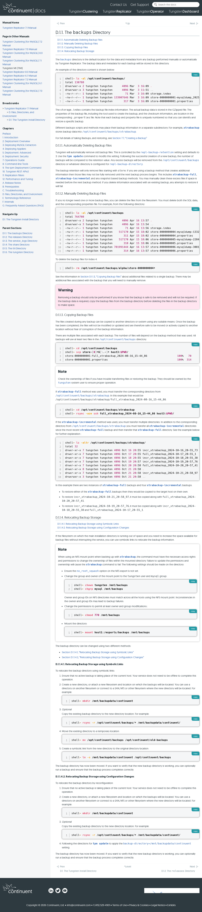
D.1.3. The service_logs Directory (20, 240)
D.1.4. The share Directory (16, 244)
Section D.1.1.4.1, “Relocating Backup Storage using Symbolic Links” (98, 652)
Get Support (140, 4)
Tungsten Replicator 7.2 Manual (20, 79)
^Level (127, 866)
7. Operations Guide (14, 160)
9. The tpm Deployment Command (22, 167)
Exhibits (171, 905)
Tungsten (83, 11)
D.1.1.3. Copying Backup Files (72, 47)
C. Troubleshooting (13, 190)
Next (192, 23)
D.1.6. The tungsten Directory (18, 252)
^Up (127, 23)
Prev (62, 23)
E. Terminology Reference (17, 197)
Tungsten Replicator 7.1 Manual (19, 27)
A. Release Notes (12, 182)
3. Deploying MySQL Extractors (19, 145)
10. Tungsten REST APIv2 (16, 171)
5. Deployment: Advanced (17, 152)
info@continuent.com (79, 905)
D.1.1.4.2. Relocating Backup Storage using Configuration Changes (93, 527)
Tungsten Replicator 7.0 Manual (20, 49)
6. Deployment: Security (16, 156)
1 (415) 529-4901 (101, 905)
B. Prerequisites (11, 186)
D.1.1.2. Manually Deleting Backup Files (77, 43)
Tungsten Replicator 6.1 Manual (20, 75)
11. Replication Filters (13, 175)
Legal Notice (158, 905)
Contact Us (118, 4)
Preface (7, 133)
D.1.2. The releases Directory (17, 237)
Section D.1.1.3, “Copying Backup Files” (100, 276)
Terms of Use (119, 905)
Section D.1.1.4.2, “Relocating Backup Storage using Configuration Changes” (103, 657)
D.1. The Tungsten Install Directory (27, 119)
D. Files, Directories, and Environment (22, 194)
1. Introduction (10, 137)
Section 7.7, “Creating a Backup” (130, 138)
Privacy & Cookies (139, 905)
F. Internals (8, 201)
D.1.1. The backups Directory (17, 233)
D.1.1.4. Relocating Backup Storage (75, 51)
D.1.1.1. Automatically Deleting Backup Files (79, 39)
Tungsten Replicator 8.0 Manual (20, 71)
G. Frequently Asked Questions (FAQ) (23, 205)
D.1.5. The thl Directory (14, 248)
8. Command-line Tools (15, 163)
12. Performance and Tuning (18, 179)
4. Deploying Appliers (14, 148)
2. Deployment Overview (16, 141)
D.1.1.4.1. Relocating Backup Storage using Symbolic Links (88, 523)
